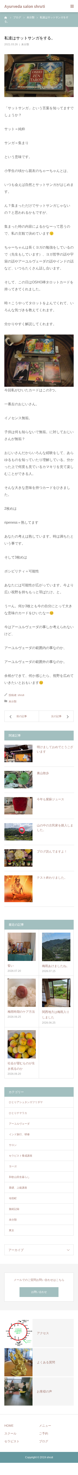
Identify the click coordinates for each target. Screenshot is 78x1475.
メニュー (45, 1425)
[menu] (72, 6)
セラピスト (12, 1441)
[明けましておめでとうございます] (18, 753)
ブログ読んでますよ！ (52, 851)
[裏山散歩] (18, 779)
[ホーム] (5, 17)
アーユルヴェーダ (19, 1123)
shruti (21, 695)
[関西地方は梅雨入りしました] (56, 993)
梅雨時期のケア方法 (21, 1011)
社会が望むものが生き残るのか (21, 1065)
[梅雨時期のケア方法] (22, 993)
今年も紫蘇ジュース (50, 799)
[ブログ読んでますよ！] (18, 858)
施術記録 (14, 1209)
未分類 (25, 44)
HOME (8, 1425)
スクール (10, 1433)
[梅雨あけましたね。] (56, 947)
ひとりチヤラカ (18, 1113)
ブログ (43, 1441)
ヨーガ (13, 1166)
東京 (11, 1230)
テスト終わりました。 (52, 877)
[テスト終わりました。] (18, 888)
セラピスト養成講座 (20, 1155)
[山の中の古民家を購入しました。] (18, 832)
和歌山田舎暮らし (19, 1177)
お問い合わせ (39, 1291)
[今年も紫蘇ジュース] (18, 805)
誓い (11, 965)
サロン (13, 1145)
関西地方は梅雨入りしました (55, 1014)
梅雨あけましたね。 (55, 966)
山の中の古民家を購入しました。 (55, 828)
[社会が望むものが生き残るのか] (22, 1044)
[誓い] (22, 947)
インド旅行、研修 (19, 1134)
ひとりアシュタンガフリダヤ (26, 1102)
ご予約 (43, 1433)
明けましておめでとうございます (55, 749)
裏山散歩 (43, 773)
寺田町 (13, 1198)
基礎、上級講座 (18, 1187)
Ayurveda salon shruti (24, 6)
